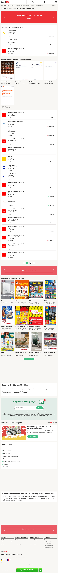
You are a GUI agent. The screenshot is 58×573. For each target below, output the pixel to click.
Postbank (5, 459)
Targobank (6, 464)
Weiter (29, 18)
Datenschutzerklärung (43, 415)
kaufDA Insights (48, 543)
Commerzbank (7, 448)
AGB (2, 567)
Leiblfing (25, 392)
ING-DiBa (5, 467)
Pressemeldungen (48, 547)
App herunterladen (48, 545)
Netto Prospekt (33, 542)
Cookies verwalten (33, 567)
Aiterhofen (14, 389)
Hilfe (2, 562)
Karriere (2, 544)
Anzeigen (54, 5)
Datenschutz (4, 565)
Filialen (12, 5)
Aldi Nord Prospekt (34, 540)
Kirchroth (35, 389)
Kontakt (31, 565)
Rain (41, 389)
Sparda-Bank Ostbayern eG (10, 456)
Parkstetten (6, 389)
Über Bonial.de (4, 540)
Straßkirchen (17, 392)
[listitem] (7, 72)
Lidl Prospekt (33, 544)
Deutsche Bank (7, 453)
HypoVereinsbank (8, 450)
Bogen (46, 389)
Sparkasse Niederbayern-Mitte (11, 461)
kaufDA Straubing (5, 5)
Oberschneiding (7, 392)
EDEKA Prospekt (19, 540)
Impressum (31, 562)
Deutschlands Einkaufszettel (47, 540)
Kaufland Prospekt (19, 542)
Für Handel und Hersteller (7, 542)
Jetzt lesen (33, 436)
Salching (28, 389)
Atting (21, 389)
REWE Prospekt (18, 544)
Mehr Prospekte (29, 359)
